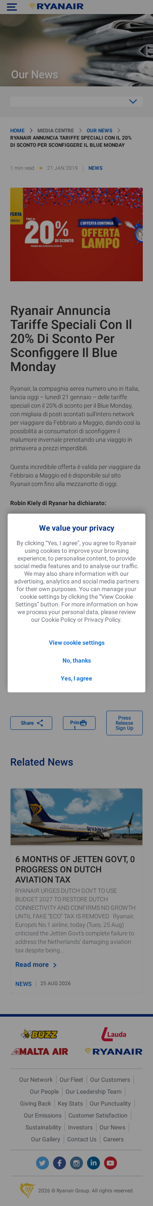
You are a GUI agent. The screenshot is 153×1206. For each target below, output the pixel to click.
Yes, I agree (76, 678)
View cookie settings (77, 642)
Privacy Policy (102, 619)
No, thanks (76, 660)
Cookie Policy (58, 619)
